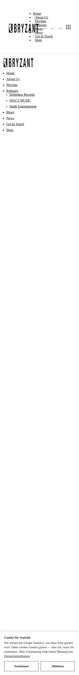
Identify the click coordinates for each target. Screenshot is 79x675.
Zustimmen (21, 666)
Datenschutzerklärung (17, 656)
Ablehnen (58, 666)
